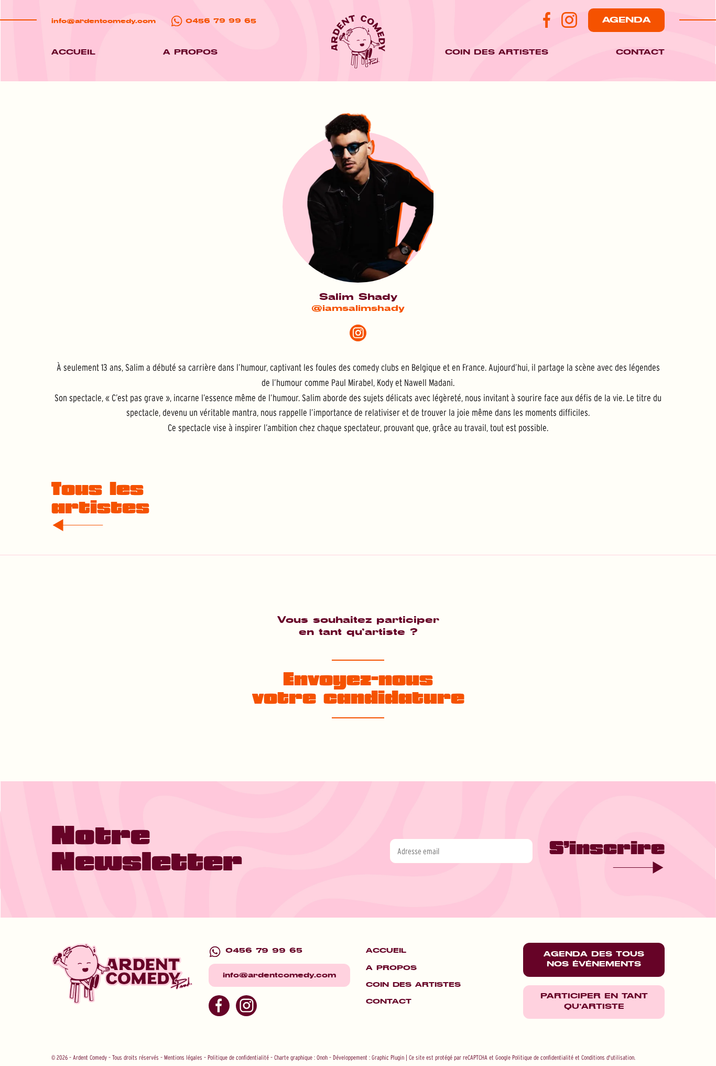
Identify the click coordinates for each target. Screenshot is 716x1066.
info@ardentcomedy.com (103, 21)
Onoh (322, 1057)
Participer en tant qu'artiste (594, 1001)
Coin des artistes (496, 52)
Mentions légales (183, 1057)
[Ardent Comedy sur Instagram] (569, 20)
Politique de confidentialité (238, 1057)
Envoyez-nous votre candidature (358, 689)
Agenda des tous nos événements (594, 959)
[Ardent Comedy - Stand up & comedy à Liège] (358, 43)
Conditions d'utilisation (607, 1057)
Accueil (73, 52)
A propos (190, 52)
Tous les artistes (100, 498)
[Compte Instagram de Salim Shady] (358, 333)
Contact (640, 52)
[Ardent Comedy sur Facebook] (542, 20)
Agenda (626, 20)
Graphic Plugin (388, 1057)
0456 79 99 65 (221, 21)
